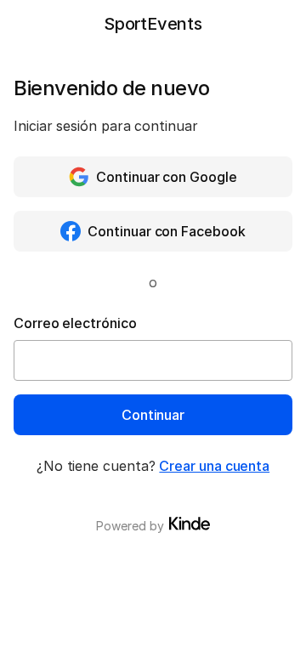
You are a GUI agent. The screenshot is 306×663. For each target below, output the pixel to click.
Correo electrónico (75, 323)
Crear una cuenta (214, 465)
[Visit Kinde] (189, 523)
